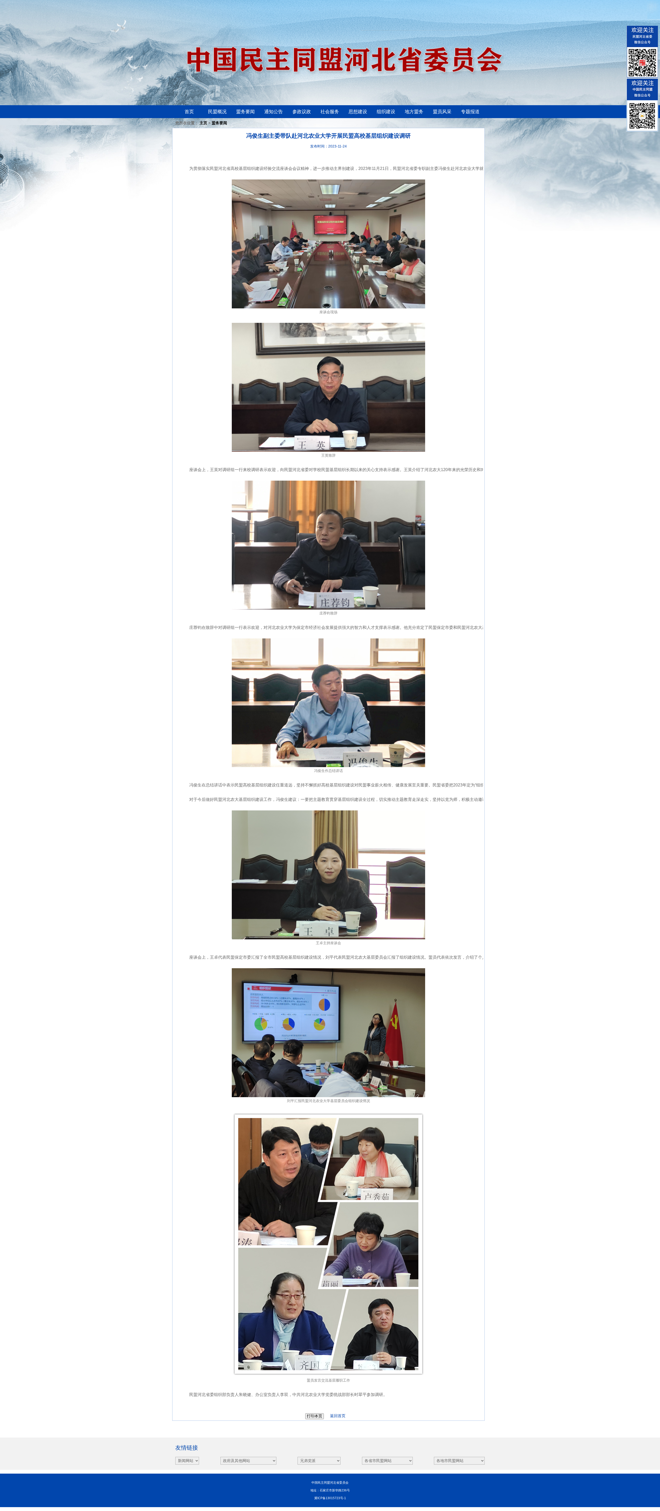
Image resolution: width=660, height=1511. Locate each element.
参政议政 (301, 111)
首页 (189, 111)
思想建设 (358, 111)
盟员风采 (442, 111)
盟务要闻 (245, 111)
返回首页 (335, 1416)
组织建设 (386, 111)
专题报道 (470, 111)
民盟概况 (217, 111)
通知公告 (273, 111)
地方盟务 (414, 111)
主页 (203, 123)
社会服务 (329, 111)
